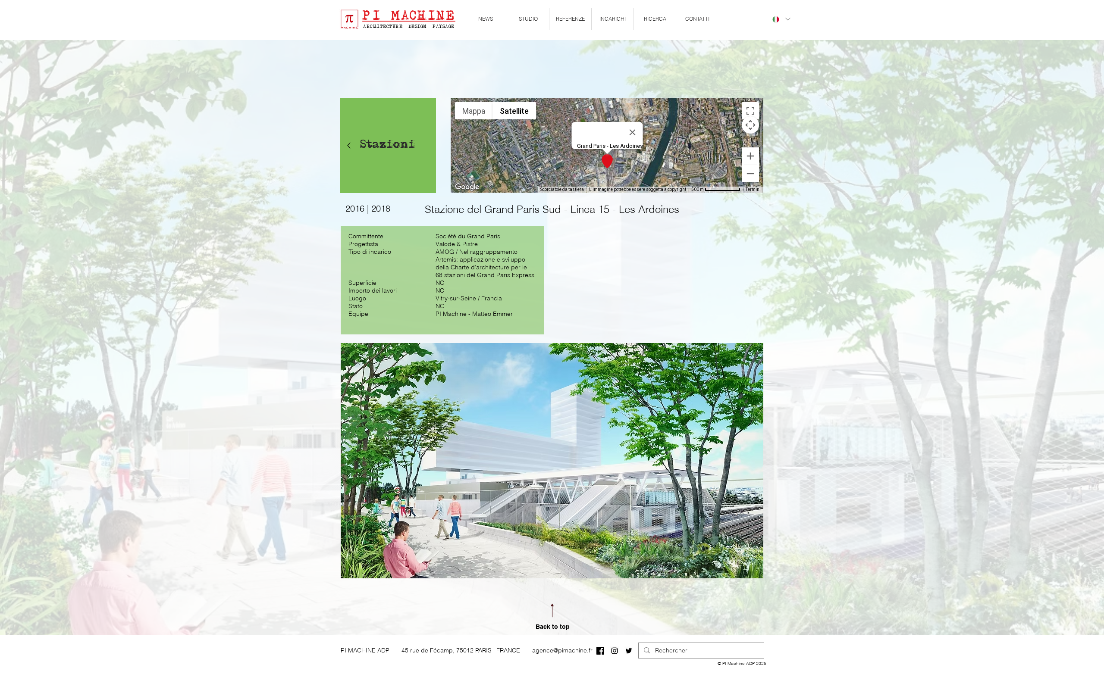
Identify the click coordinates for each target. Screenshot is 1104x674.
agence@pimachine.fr (562, 650)
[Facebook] (600, 650)
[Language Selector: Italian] (781, 19)
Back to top (553, 626)
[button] (528, 19)
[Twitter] (628, 650)
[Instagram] (614, 650)
